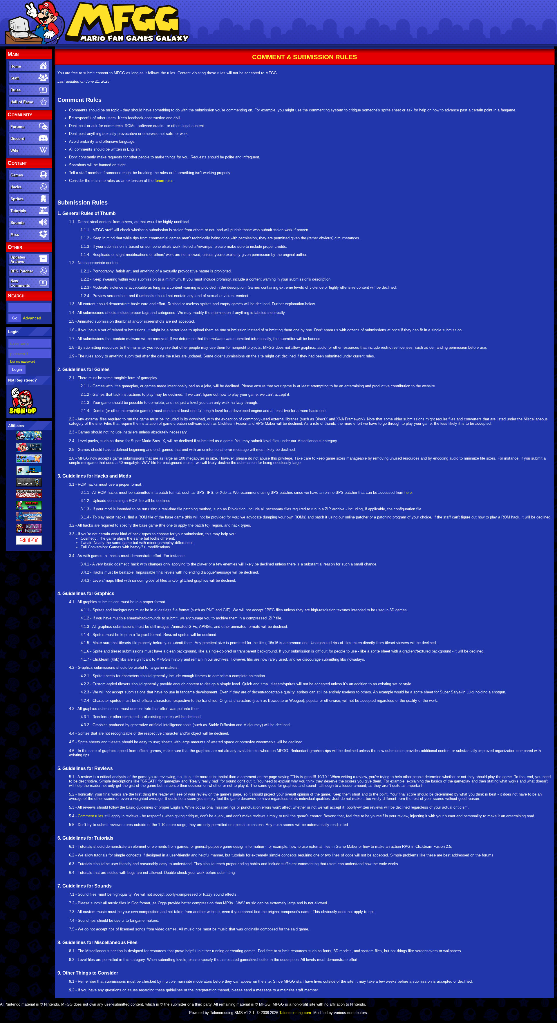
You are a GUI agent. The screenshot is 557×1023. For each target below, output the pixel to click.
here (408, 492)
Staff (14, 78)
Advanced (32, 318)
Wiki (14, 150)
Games (16, 175)
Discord (17, 138)
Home (15, 66)
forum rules (164, 180)
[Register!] (22, 414)
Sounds (17, 222)
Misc (14, 234)
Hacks (15, 187)
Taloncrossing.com (295, 1013)
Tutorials (18, 211)
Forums (17, 126)
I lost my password (21, 361)
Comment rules (90, 816)
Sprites (16, 199)
